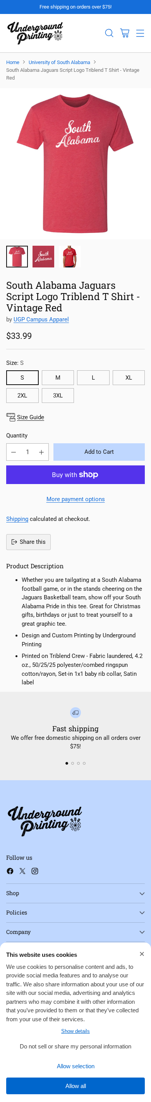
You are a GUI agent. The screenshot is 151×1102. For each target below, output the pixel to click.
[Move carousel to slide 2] (72, 763)
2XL (22, 395)
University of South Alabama (59, 62)
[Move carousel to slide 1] (66, 763)
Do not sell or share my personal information (75, 1046)
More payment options (75, 499)
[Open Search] (109, 33)
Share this (33, 541)
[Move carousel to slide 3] (78, 763)
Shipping (17, 518)
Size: (15, 362)
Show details (75, 1031)
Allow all (75, 1086)
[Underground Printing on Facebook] (10, 872)
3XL (58, 395)
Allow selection (75, 1066)
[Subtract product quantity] (14, 452)
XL (128, 377)
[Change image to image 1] (17, 256)
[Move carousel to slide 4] (84, 763)
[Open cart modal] (124, 33)
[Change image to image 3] (70, 256)
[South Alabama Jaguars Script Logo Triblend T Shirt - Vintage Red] (75, 163)
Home (12, 62)
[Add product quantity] (41, 452)
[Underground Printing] (35, 33)
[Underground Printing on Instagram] (34, 872)
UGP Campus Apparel (41, 319)
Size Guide (30, 417)
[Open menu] (140, 33)
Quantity (16, 435)
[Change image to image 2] (43, 256)
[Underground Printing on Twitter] (22, 872)
